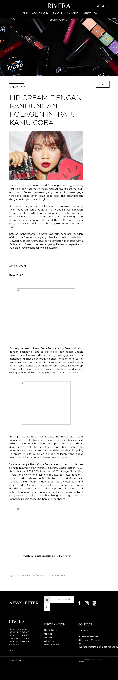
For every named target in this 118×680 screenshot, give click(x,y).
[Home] (59, 6)
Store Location (51, 644)
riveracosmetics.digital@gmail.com (98, 647)
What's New (50, 641)
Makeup (48, 634)
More (12, 650)
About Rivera (50, 630)
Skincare (48, 637)
